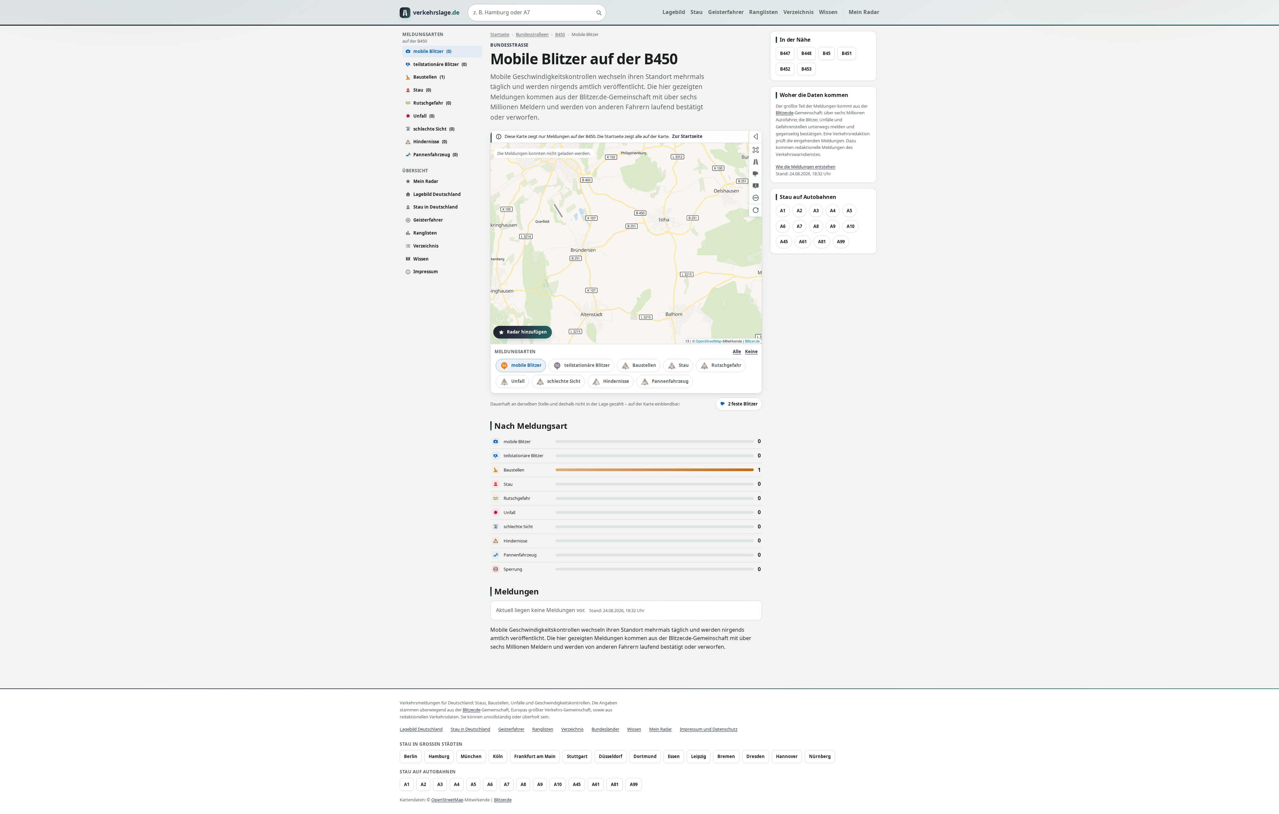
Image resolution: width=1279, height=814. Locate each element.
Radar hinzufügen (527, 332)
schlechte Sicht (433, 129)
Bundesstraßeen (532, 34)
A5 (849, 211)
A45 (784, 242)
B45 (826, 53)
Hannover (787, 756)
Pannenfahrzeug (435, 155)
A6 (782, 226)
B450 (560, 34)
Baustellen (429, 77)
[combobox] (537, 12)
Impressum (425, 272)
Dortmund (645, 756)
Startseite (499, 34)
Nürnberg (820, 756)
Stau (696, 12)
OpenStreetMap (708, 341)
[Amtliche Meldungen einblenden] (755, 186)
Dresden (755, 756)
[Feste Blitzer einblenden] (755, 174)
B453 (806, 69)
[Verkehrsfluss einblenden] (755, 162)
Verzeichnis (798, 12)
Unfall (423, 116)
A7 (799, 226)
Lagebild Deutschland (437, 194)
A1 (782, 211)
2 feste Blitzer (743, 404)
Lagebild (673, 12)
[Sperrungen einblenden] (755, 198)
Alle (737, 352)
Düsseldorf (610, 756)
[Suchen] (599, 13)
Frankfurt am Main (535, 756)
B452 (785, 69)
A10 (850, 226)
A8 (816, 226)
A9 (832, 226)
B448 (806, 53)
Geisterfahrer (726, 12)
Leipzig (698, 756)
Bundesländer (605, 729)
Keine (751, 352)
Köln (498, 756)
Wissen (828, 12)
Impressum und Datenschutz (708, 729)
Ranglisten (763, 12)
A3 (816, 211)
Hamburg (439, 756)
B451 (847, 53)
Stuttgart (577, 756)
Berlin (410, 756)
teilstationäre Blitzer (440, 64)
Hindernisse (430, 142)
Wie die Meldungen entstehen (805, 167)
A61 (803, 242)
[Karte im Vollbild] (755, 150)
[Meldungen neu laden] (755, 210)
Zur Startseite (687, 136)
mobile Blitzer (526, 365)
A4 (832, 211)
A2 (799, 211)
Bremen (726, 756)
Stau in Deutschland (435, 207)
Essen (674, 756)
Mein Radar (864, 12)
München (471, 756)
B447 (785, 53)
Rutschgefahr (432, 103)
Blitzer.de (752, 341)
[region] (626, 237)
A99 (841, 242)
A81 (822, 242)
